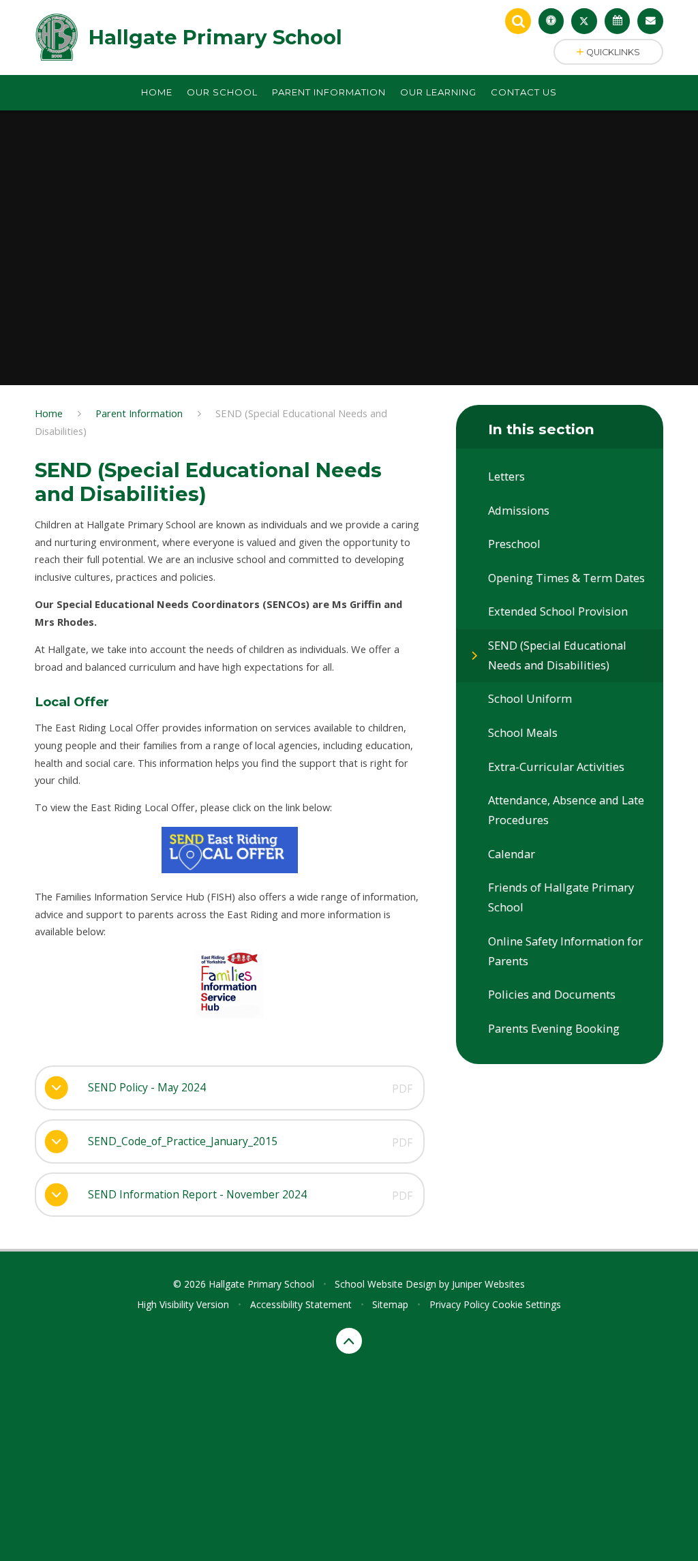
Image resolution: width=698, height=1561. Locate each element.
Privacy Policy (459, 1304)
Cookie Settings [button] (526, 1304)
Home (49, 413)
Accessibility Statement (301, 1304)
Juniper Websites (488, 1283)
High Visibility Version (183, 1304)
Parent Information (139, 413)
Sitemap (390, 1304)
